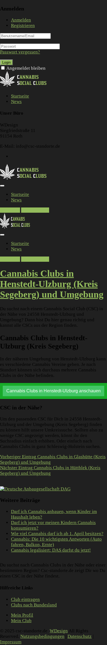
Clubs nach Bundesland (34, 605)
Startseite (20, 96)
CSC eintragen (35, 210)
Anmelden (21, 20)
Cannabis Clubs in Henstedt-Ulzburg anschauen (53, 390)
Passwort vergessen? (20, 52)
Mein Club (21, 621)
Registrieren (23, 25)
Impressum (10, 642)
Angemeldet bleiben (26, 68)
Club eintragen (25, 599)
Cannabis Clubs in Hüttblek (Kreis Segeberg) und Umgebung (50, 470)
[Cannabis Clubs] (26, 85)
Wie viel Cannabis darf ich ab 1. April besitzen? (57, 533)
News (16, 101)
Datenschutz (79, 636)
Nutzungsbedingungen (42, 636)
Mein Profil (22, 615)
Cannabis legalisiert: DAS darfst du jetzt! (51, 550)
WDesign (59, 631)
